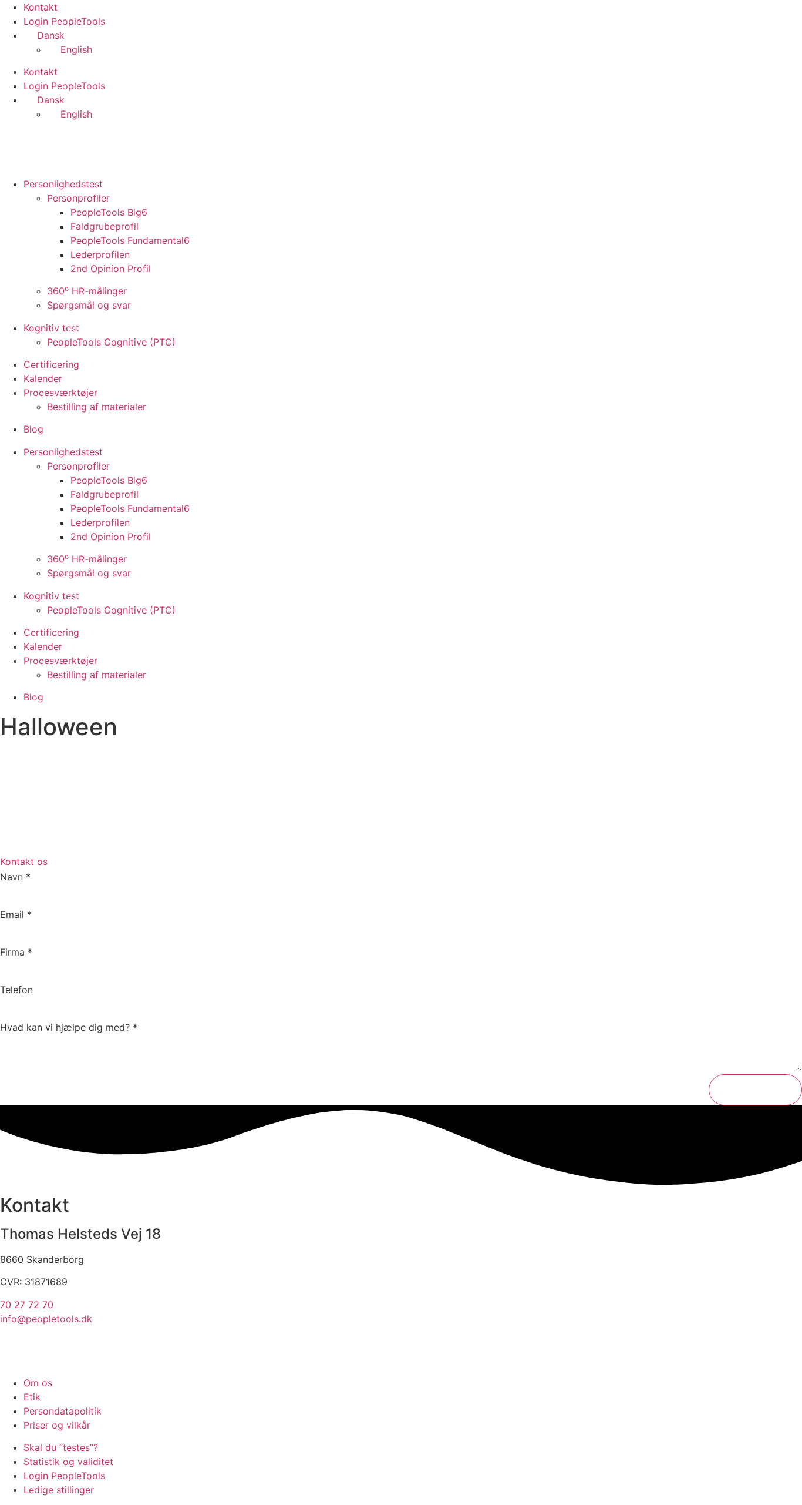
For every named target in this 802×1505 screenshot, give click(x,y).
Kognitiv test (51, 328)
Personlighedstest (63, 184)
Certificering (51, 364)
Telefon (16, 989)
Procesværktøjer (60, 392)
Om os (37, 1383)
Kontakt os (24, 861)
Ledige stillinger (58, 1490)
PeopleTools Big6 (108, 212)
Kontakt (40, 7)
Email (16, 914)
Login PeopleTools (64, 21)
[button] (401, 861)
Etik (32, 1397)
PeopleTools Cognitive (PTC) (111, 342)
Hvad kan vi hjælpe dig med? (68, 1027)
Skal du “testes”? (60, 1447)
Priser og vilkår (56, 1425)
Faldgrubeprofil (104, 226)
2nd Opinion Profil (110, 268)
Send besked (755, 1090)
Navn (15, 876)
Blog (33, 429)
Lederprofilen (100, 254)
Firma (16, 952)
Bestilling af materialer (96, 407)
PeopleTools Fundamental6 (130, 240)
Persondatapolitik (62, 1411)
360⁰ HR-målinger (87, 291)
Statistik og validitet (68, 1461)
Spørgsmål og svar (89, 305)
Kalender (42, 378)
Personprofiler (78, 198)
